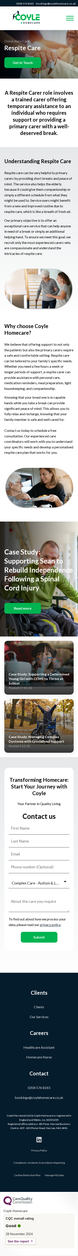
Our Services (39, 1017)
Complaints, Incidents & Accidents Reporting (39, 1162)
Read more (22, 608)
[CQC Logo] (17, 1204)
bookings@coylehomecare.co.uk (56, 3)
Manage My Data (54, 1175)
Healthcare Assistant (39, 1047)
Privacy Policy (39, 1150)
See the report (18, 1241)
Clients (39, 1007)
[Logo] (22, 18)
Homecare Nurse (39, 1057)
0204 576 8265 (25, 3)
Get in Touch (23, 62)
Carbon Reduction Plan (27, 1175)
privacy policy (50, 925)
